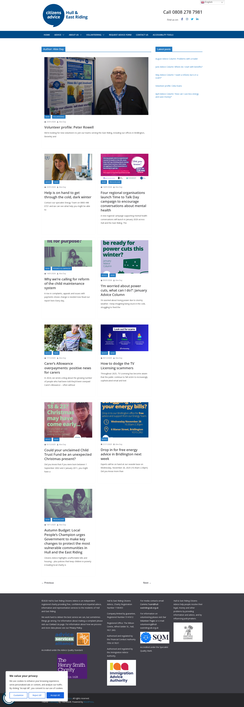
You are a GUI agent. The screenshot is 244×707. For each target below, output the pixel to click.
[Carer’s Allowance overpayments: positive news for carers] (68, 338)
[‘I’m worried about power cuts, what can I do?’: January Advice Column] (125, 256)
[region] (37, 686)
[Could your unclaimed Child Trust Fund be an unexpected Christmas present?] (68, 420)
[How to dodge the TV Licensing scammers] (125, 338)
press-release (115, 182)
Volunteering (93, 34)
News (47, 117)
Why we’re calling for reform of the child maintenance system (66, 283)
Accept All (55, 695)
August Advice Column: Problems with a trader (176, 58)
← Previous (48, 582)
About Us (74, 34)
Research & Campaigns (62, 269)
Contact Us (54, 624)
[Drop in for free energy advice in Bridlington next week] (125, 419)
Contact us (142, 34)
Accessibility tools (163, 34)
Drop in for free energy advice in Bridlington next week (121, 454)
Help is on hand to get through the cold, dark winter (67, 194)
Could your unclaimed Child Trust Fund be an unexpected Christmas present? (68, 454)
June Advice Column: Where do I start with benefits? (178, 66)
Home (47, 34)
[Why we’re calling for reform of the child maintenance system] (68, 253)
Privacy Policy (75, 627)
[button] (62, 35)
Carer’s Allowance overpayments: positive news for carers (67, 367)
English (208, 2)
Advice (57, 34)
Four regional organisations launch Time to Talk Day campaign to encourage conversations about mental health (123, 201)
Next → (147, 582)
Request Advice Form (120, 34)
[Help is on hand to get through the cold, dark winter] (68, 167)
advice (48, 182)
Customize (18, 695)
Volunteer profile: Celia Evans (168, 85)
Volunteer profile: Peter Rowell (69, 127)
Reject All (37, 695)
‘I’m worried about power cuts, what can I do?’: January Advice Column (124, 290)
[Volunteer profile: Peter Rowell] (96, 86)
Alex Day (62, 122)
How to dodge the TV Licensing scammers (117, 365)
